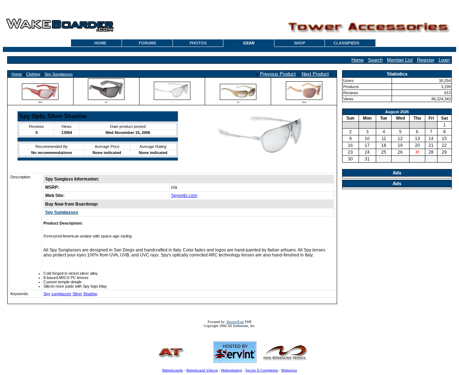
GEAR (249, 43)
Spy (46, 294)
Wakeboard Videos (202, 370)
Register (425, 60)
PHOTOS (198, 43)
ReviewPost (235, 322)
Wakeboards (172, 370)
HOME (100, 43)
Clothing (33, 74)
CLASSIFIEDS (346, 43)
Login (444, 60)
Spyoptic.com (184, 195)
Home (357, 60)
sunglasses (61, 294)
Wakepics (289, 370)
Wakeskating (231, 370)
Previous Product (278, 74)
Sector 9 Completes (261, 370)
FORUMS (147, 43)
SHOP (299, 43)
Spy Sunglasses (58, 74)
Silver (77, 294)
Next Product (315, 74)
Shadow (90, 294)
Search (375, 60)
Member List (400, 60)
